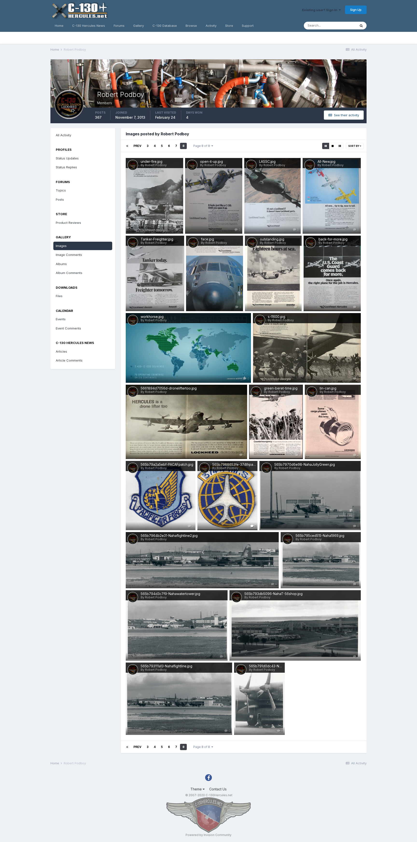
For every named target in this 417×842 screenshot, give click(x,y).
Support (248, 25)
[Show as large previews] (332, 146)
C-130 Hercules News (88, 25)
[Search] (361, 25)
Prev (137, 146)
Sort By (354, 145)
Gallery (138, 25)
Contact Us (218, 789)
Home (59, 25)
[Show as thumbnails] (325, 146)
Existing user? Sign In (320, 10)
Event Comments (68, 328)
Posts (60, 199)
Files (59, 296)
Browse (191, 25)
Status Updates (67, 158)
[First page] (127, 146)
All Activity (63, 135)
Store (229, 25)
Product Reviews (68, 223)
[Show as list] (339, 146)
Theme (196, 789)
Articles (61, 351)
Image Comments (69, 255)
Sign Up (355, 10)
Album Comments (69, 273)
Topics (61, 190)
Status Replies (66, 167)
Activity (211, 25)
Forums (119, 25)
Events (61, 319)
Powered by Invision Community (208, 835)
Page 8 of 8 (202, 146)
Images (61, 246)
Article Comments (69, 360)
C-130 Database (165, 25)
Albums (61, 264)
